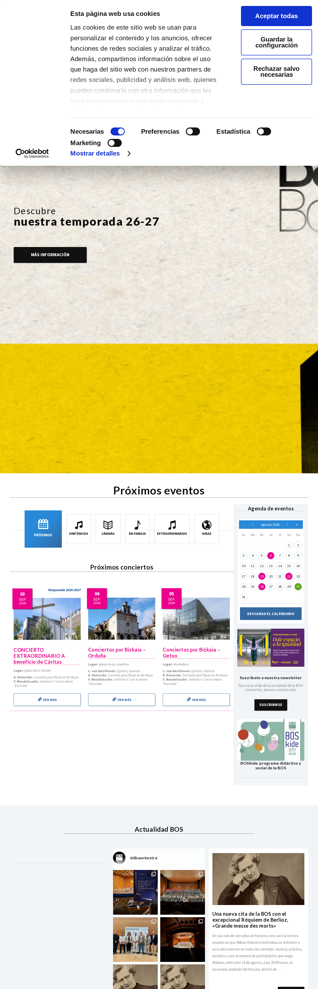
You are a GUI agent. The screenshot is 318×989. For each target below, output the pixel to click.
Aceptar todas (276, 16)
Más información (50, 254)
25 (252, 586)
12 (262, 566)
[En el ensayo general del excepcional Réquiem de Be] (182, 939)
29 (289, 586)
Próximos (43, 535)
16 (298, 566)
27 (271, 586)
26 (262, 586)
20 (271, 576)
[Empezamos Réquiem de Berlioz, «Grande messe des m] (182, 892)
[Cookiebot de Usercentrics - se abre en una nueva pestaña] (32, 153)
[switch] (193, 131)
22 (289, 576)
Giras (206, 533)
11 (252, 566)
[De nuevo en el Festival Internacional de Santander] (135, 892)
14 (280, 566)
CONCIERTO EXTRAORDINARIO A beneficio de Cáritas (39, 656)
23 (298, 576)
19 (262, 576)
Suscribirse (270, 704)
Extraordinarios (172, 533)
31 (243, 597)
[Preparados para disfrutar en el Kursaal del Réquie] (135, 939)
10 (243, 566)
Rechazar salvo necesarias (276, 71)
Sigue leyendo (258, 976)
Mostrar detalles (95, 153)
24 (243, 586)
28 (280, 586)
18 (252, 576)
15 (289, 566)
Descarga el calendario (270, 613)
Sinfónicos (78, 533)
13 (271, 566)
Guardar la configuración (276, 42)
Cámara (108, 533)
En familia (137, 533)
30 (298, 586)
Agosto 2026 (270, 524)
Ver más (49, 700)
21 (280, 576)
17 (243, 576)
